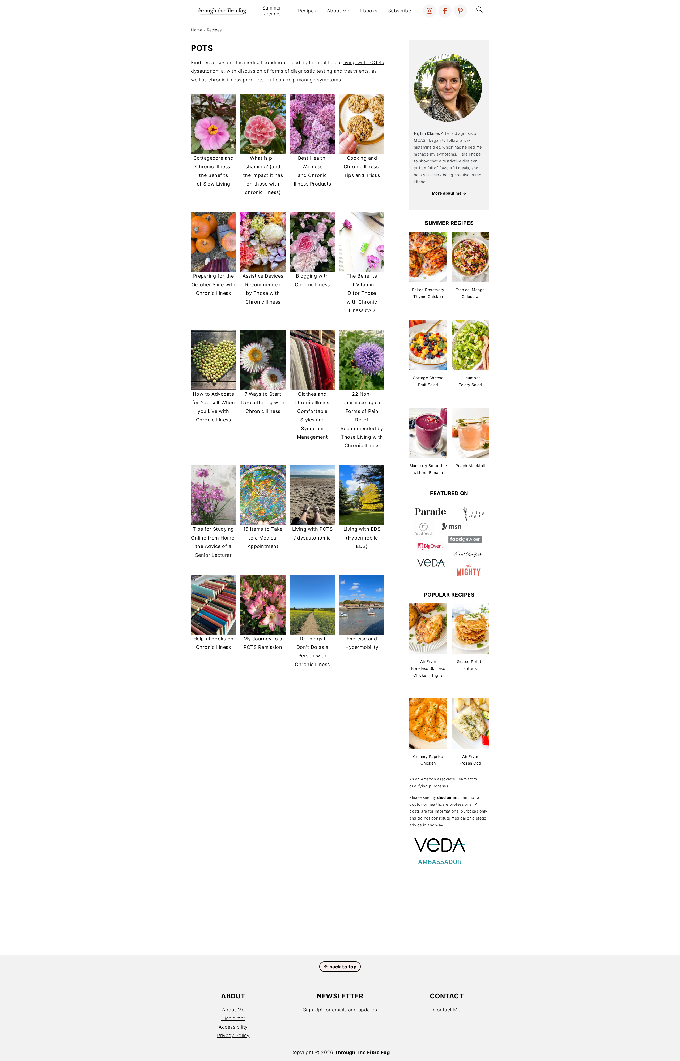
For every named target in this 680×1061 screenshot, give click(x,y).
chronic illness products (236, 80)
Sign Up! (313, 1009)
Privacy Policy (233, 1035)
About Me (338, 11)
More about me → (449, 193)
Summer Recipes (271, 10)
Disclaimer (233, 1018)
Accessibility (233, 1027)
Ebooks (368, 11)
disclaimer (447, 797)
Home (196, 30)
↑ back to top (340, 966)
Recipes (307, 11)
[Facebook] (445, 11)
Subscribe (399, 11)
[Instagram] (429, 11)
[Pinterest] (460, 11)
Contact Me (446, 1009)
